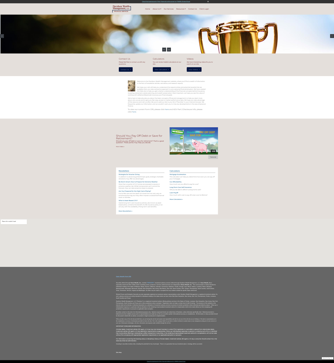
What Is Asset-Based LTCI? (128, 200)
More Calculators (176, 199)
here (167, 109)
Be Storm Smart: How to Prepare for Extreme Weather (138, 182)
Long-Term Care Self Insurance (181, 187)
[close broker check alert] (208, 1)
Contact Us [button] (125, 69)
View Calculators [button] (161, 69)
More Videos (120, 146)
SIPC (152, 283)
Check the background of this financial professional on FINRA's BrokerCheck (166, 1)
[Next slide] (332, 36)
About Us (156, 9)
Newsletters (124, 171)
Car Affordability (176, 182)
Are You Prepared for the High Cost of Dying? (135, 191)
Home (147, 9)
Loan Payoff (174, 193)
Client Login (204, 9)
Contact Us (192, 9)
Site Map (119, 352)
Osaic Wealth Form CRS (123, 276)
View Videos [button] (193, 69)
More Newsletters (125, 211)
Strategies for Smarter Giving (129, 174)
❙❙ (169, 49)
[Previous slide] (2, 36)
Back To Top (326, 358)
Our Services (169, 9)
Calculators (175, 171)
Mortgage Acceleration (178, 174)
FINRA (149, 283)
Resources (180, 9)
